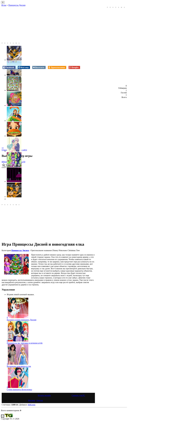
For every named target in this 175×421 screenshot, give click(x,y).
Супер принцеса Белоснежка (19, 389)
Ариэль (39, 400)
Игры (3, 5)
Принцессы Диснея (16, 5)
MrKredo (31, 405)
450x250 (21, 162)
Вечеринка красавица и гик (19, 366)
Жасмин (31, 400)
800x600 (5, 162)
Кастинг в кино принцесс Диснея (21, 320)
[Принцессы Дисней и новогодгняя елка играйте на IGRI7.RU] (16, 264)
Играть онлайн (44, 395)
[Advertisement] (48, 24)
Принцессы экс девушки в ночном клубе (25, 343)
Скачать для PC (78, 395)
